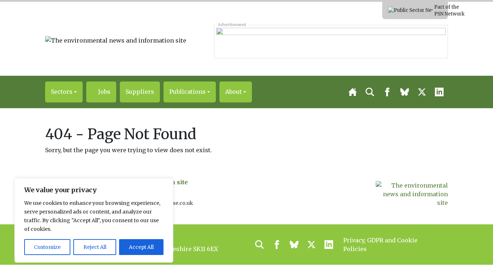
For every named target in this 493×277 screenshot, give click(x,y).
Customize (47, 247)
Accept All (141, 247)
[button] (64, 92)
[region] (93, 220)
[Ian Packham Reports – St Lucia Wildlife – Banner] (330, 41)
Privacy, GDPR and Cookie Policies (380, 244)
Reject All (94, 247)
